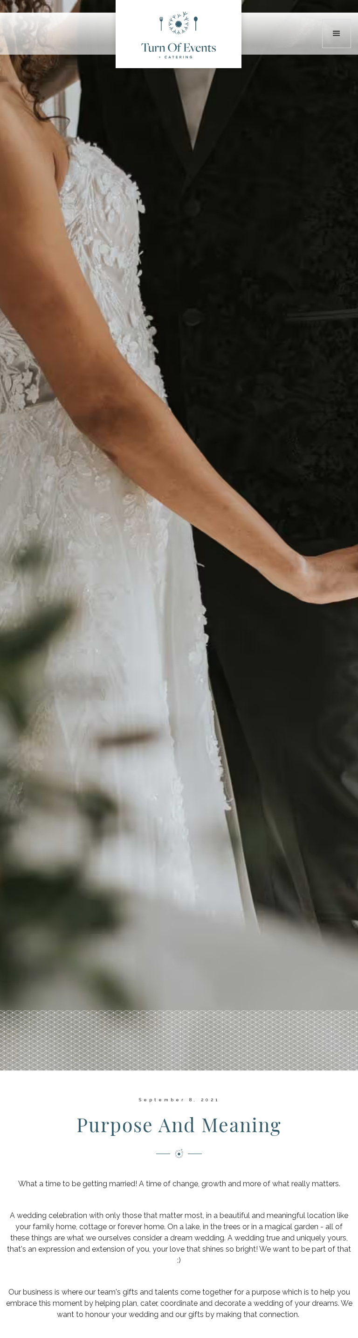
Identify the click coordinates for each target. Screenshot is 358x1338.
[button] (336, 33)
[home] (178, 34)
